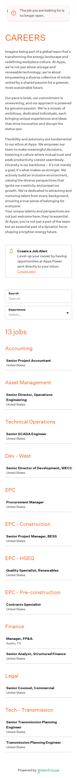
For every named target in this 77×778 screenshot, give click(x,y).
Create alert (26, 271)
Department (17, 310)
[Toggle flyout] (67, 313)
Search (14, 293)
